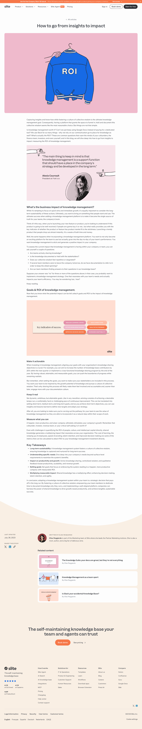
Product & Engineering (66, 676)
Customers (102, 683)
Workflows (82, 680)
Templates (82, 672)
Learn (80, 676)
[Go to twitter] (133, 705)
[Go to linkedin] (137, 705)
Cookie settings (132, 719)
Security (33, 714)
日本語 (48, 719)
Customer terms (56, 714)
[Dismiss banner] (140, 1)
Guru (120, 680)
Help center (42, 699)
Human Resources (64, 683)
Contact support (44, 703)
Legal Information (11, 714)
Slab (119, 687)
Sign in (104, 7)
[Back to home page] (7, 6)
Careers (101, 680)
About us (101, 672)
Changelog (42, 695)
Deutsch (31, 719)
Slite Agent (42, 672)
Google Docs (123, 683)
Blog (100, 676)
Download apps (83, 683)
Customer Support (64, 680)
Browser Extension (85, 687)
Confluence (122, 676)
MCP (39, 687)
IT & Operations (63, 672)
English (7, 719)
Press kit (101, 687)
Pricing (40, 691)
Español (23, 719)
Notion (120, 672)
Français (15, 719)
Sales (60, 687)
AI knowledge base (45, 680)
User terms (43, 714)
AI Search (41, 676)
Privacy (24, 714)
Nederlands (40, 719)
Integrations (42, 683)
